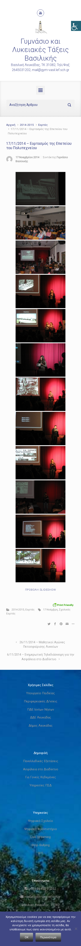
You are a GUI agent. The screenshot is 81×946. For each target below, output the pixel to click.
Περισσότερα (48, 937)
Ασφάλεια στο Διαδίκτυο (40, 769)
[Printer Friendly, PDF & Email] (63, 605)
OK (26, 937)
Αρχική (10, 124)
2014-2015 (27, 124)
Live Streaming (40, 837)
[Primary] (40, 90)
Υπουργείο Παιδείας (40, 693)
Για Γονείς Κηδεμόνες (40, 777)
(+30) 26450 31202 (41, 889)
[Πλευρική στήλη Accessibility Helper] (76, 26)
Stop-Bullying (41, 845)
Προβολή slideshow (40, 589)
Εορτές (43, 124)
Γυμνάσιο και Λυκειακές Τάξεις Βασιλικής (40, 49)
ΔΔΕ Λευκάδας (40, 717)
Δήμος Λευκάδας (41, 725)
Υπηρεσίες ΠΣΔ (40, 785)
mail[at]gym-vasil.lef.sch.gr (42, 897)
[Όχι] (76, 929)
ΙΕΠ (40, 853)
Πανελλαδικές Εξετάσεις (40, 761)
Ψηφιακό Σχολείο (40, 821)
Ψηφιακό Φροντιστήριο (40, 829)
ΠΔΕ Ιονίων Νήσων (40, 709)
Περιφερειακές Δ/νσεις (40, 701)
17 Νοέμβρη (50, 609)
